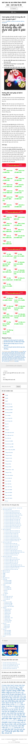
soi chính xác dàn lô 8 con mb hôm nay (12, 532)
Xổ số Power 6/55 (7, 589)
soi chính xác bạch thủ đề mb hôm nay (12, 512)
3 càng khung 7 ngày (15, 687)
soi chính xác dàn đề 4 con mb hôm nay (12, 519)
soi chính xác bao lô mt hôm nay (10, 543)
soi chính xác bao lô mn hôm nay (10, 557)
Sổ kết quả (5, 579)
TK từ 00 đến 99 (8, 478)
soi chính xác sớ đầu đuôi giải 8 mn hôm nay (13, 565)
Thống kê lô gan (8, 455)
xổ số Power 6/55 (8, 421)
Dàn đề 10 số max (12, 717)
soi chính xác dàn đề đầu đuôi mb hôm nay (12, 525)
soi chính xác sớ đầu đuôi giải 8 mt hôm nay (13, 550)
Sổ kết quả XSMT (8, 412)
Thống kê (7, 429)
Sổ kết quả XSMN (9, 409)
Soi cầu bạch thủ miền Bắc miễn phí (13, 727)
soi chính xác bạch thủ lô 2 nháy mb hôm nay (13, 515)
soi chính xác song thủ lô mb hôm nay (11, 540)
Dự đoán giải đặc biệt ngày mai (14, 717)
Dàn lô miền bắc (14, 715)
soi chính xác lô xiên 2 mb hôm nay (11, 533)
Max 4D (6, 426)
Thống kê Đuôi (8, 466)
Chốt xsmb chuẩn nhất (7, 509)
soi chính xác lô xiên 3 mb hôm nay (11, 535)
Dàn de (4, 708)
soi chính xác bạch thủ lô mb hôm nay (11, 516)
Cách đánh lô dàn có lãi (12, 703)
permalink (17, 361)
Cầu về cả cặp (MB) (9, 446)
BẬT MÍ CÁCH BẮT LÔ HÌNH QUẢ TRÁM (14, 342)
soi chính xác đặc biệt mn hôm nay (11, 560)
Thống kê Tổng (8, 472)
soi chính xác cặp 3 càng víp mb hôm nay (12, 517)
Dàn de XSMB (9, 711)
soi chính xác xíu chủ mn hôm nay (11, 569)
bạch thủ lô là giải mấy (9, 694)
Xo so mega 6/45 (8, 418)
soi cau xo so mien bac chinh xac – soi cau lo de (14, 3)
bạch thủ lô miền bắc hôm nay (15, 696)
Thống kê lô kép (8, 461)
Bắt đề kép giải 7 (11, 352)
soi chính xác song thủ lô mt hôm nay (11, 553)
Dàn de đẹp (18, 713)
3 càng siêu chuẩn (12, 688)
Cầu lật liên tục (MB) (9, 444)
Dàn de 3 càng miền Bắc (11, 708)
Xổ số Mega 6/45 (7, 587)
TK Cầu (4, 600)
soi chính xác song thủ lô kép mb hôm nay (12, 539)
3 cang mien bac (7, 685)
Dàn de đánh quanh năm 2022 (13, 712)
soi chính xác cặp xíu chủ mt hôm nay (11, 545)
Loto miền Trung (8, 486)
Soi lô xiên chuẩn (11, 727)
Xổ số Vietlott (7, 586)
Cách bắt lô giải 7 (6, 355)
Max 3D (6, 424)
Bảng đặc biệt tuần (18, 701)
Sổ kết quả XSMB (9, 406)
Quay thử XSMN (8, 492)
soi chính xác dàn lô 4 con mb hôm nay (12, 528)
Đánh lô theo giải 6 (13, 358)
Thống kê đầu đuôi (9, 452)
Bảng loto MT (7, 627)
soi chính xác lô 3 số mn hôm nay (11, 563)
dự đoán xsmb (15, 720)
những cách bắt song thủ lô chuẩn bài (13, 340)
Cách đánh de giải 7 (10, 356)
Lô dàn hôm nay (17, 722)
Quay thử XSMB (8, 489)
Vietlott (4, 584)
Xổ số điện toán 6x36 (9, 432)
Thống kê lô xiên (8, 458)
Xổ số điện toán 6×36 (8, 596)
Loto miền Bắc (8, 481)
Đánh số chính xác (14, 351)
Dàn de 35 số (10, 710)
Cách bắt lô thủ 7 (13, 355)
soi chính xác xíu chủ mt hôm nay (11, 555)
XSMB (6, 395)
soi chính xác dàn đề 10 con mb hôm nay (12, 523)
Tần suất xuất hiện (9, 475)
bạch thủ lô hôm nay (16, 692)
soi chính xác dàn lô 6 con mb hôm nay (12, 530)
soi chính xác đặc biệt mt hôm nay (11, 546)
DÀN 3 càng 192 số (17, 704)
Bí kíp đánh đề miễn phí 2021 (14, 353)
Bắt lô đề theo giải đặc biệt (20, 352)
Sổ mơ (6, 501)
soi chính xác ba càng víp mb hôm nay (12, 510)
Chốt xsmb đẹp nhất (7, 529)
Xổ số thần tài (8, 438)
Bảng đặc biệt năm (12, 699)
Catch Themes (17, 742)
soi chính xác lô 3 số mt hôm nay (10, 549)
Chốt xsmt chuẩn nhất (7, 542)
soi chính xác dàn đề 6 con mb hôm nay (12, 520)
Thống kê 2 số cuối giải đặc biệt (13, 728)
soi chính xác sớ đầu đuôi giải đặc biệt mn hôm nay (14, 566)
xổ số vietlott (7, 415)
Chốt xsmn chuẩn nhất (7, 556)
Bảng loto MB (7, 624)
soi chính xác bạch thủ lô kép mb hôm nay (12, 513)
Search (18, 386)
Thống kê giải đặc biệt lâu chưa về (12, 731)
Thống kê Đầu (8, 464)
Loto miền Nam (8, 484)
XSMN (6, 398)
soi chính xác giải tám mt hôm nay (11, 547)
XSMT (6, 401)
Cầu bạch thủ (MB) (9, 441)
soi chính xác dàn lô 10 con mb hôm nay (12, 526)
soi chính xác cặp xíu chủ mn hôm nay (12, 559)
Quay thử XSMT (8, 495)
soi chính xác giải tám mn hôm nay (11, 562)
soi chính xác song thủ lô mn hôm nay (11, 567)
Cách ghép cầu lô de (18, 356)
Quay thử (4, 629)
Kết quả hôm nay (6, 577)
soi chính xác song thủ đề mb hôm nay (12, 537)
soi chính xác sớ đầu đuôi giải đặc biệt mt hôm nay (14, 552)
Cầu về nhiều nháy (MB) (10, 449)
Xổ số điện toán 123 (9, 435)
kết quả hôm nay (8, 404)
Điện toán (4, 595)
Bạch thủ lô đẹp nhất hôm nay (12, 697)
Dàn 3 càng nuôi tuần (17, 706)
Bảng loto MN (7, 626)
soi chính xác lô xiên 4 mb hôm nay (11, 536)
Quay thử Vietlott (8, 498)
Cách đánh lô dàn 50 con (10, 702)
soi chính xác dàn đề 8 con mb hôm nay (12, 522)
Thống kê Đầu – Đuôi (9, 469)
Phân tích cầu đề (6, 572)
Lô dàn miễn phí (13, 724)
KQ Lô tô (4, 623)
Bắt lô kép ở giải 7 (5, 353)
